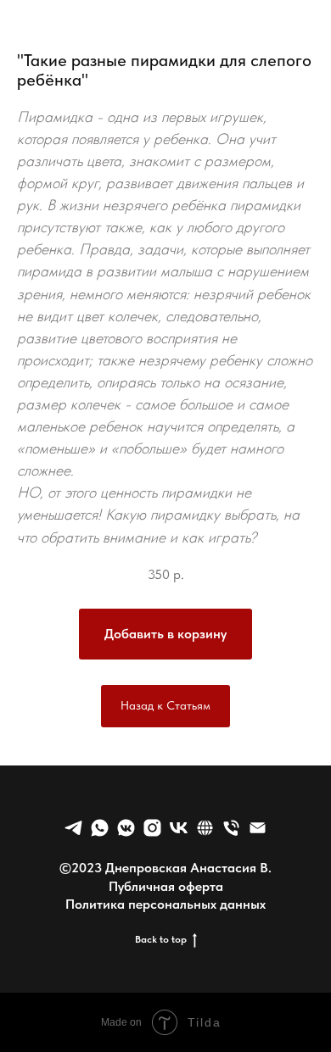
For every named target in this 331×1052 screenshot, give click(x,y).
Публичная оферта (166, 886)
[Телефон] (231, 827)
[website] (205, 827)
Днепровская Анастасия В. (188, 868)
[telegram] (73, 827)
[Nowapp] (152, 827)
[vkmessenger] (126, 827)
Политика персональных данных (165, 904)
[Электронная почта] (257, 827)
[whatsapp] (99, 827)
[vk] (178, 827)
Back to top (161, 939)
